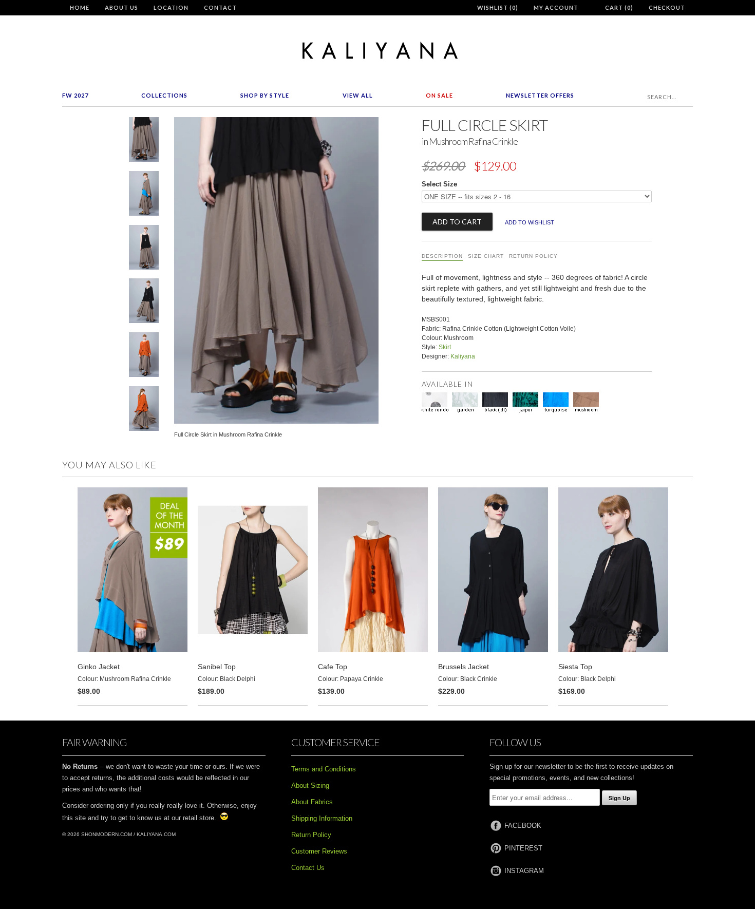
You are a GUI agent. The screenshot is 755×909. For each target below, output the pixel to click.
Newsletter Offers (540, 95)
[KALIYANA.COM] (377, 50)
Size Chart (486, 256)
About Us (121, 7)
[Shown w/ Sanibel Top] (144, 249)
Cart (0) (619, 7)
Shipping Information (321, 818)
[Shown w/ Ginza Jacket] (144, 195)
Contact (220, 7)
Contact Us (308, 868)
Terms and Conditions (323, 769)
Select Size (439, 184)
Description (442, 256)
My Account (556, 7)
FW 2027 (75, 95)
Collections (164, 95)
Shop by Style (264, 95)
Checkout (667, 7)
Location (171, 7)
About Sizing (310, 785)
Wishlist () (497, 7)
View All (358, 95)
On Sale (439, 95)
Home (79, 7)
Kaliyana (462, 356)
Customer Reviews (319, 851)
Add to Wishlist (529, 222)
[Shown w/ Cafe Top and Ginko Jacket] (144, 356)
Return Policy (533, 256)
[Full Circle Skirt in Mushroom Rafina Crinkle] (144, 141)
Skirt (445, 347)
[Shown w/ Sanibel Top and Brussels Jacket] (144, 302)
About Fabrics (312, 802)
